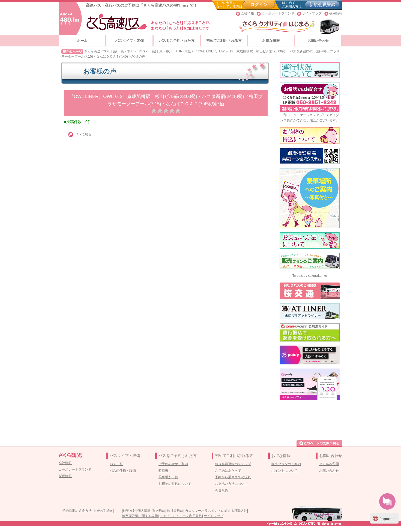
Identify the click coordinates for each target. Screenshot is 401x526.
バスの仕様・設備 (123, 470)
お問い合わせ (318, 40)
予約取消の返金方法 (77, 511)
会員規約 (221, 490)
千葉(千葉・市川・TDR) (127, 51)
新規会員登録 (322, 4)
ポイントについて (284, 470)
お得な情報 (271, 40)
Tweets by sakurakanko (309, 276)
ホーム (82, 40)
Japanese (384, 518)
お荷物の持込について (174, 484)
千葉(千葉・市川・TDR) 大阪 (169, 51)
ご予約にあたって (228, 470)
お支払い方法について (231, 484)
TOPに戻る (83, 134)
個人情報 (144, 511)
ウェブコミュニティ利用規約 (181, 516)
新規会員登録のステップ (233, 464)
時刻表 (163, 470)
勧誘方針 (129, 511)
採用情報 (335, 13)
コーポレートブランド (278, 13)
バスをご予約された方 (176, 40)
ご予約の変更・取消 (173, 464)
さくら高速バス (95, 51)
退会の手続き (103, 511)
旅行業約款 (175, 511)
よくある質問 (329, 464)
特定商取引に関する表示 (140, 516)
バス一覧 (116, 464)
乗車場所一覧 (168, 477)
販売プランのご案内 (286, 464)
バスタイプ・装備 (129, 40)
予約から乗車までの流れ (233, 477)
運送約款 (158, 511)
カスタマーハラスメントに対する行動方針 (216, 511)
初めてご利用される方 (224, 40)
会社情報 (247, 13)
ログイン (259, 4)
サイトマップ (312, 13)
